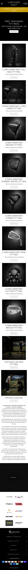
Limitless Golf (14, 3)
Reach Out (13, 550)
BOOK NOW (14, 77)
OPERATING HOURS (13, 554)
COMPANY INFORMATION (13, 536)
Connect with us (13, 541)
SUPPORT (13, 545)
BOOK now (14, 31)
